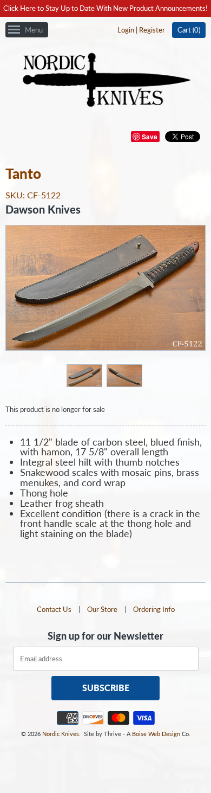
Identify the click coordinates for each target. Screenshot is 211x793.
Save (149, 136)
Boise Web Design (156, 733)
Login (125, 29)
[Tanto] (84, 375)
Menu (34, 29)
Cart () (188, 29)
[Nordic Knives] (106, 81)
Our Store (102, 609)
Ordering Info (154, 609)
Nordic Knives (60, 733)
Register (152, 29)
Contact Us (54, 609)
